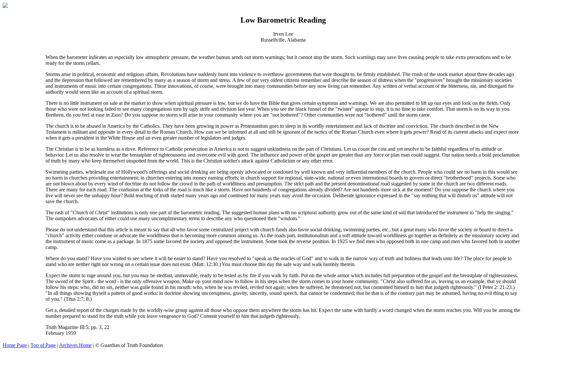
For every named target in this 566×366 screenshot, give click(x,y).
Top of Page (43, 345)
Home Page (15, 345)
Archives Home (75, 345)
